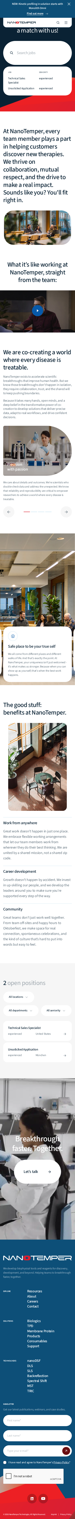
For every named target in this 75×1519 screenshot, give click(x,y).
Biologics (34, 1320)
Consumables (37, 1341)
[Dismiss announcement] (69, 4)
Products (33, 1336)
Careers (32, 1301)
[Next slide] (66, 511)
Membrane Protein (40, 1331)
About (31, 1296)
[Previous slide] (8, 511)
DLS (30, 1365)
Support (33, 1346)
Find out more (35, 14)
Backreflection (37, 1375)
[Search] (58, 22)
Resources (34, 1291)
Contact (32, 1306)
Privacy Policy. (66, 1514)
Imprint (54, 1514)
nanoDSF (33, 1360)
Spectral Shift (37, 1380)
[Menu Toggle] (66, 22)
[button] (37, 311)
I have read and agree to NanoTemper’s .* (39, 1462)
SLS (30, 1370)
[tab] (37, 451)
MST (30, 1385)
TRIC (30, 1391)
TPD (30, 1325)
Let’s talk (31, 1171)
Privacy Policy (61, 1462)
